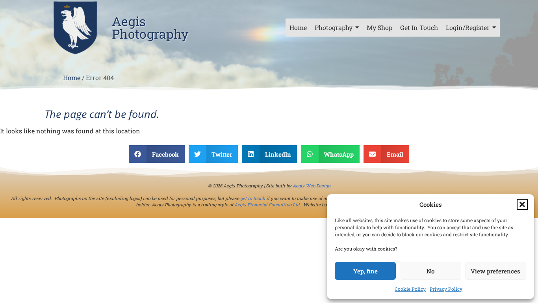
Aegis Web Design (311, 186)
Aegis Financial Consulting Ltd (267, 205)
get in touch (252, 198)
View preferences (495, 271)
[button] (522, 204)
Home (71, 77)
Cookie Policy (410, 289)
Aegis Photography (150, 27)
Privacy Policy (446, 289)
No (430, 271)
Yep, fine (365, 271)
